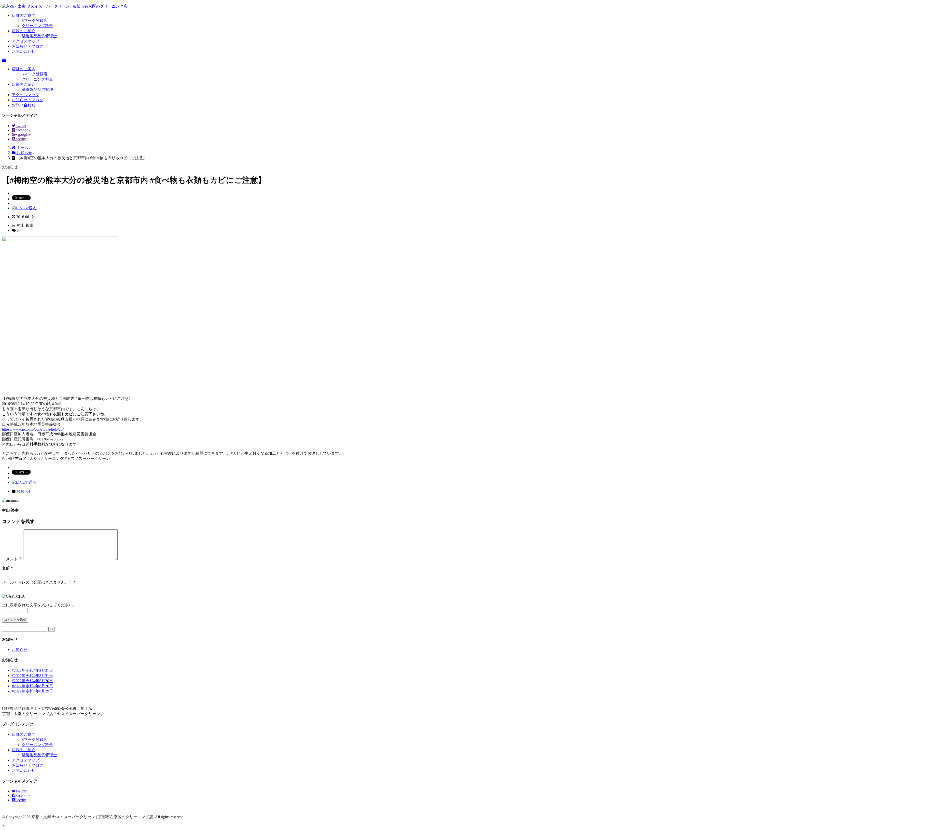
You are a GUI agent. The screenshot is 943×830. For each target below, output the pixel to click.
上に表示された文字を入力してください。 (39, 605)
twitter (20, 126)
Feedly (20, 800)
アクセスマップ (25, 41)
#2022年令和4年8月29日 (32, 691)
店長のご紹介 (23, 31)
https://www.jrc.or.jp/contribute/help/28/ (33, 429)
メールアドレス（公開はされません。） (37, 582)
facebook (22, 130)
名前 (6, 568)
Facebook (22, 795)
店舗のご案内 (23, 15)
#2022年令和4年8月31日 (32, 670)
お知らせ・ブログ (27, 46)
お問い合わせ (23, 51)
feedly (20, 139)
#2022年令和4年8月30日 (32, 681)
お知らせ (24, 491)
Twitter (21, 791)
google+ (24, 134)
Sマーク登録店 (34, 20)
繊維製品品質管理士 (39, 36)
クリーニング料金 (37, 26)
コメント (12, 559)
